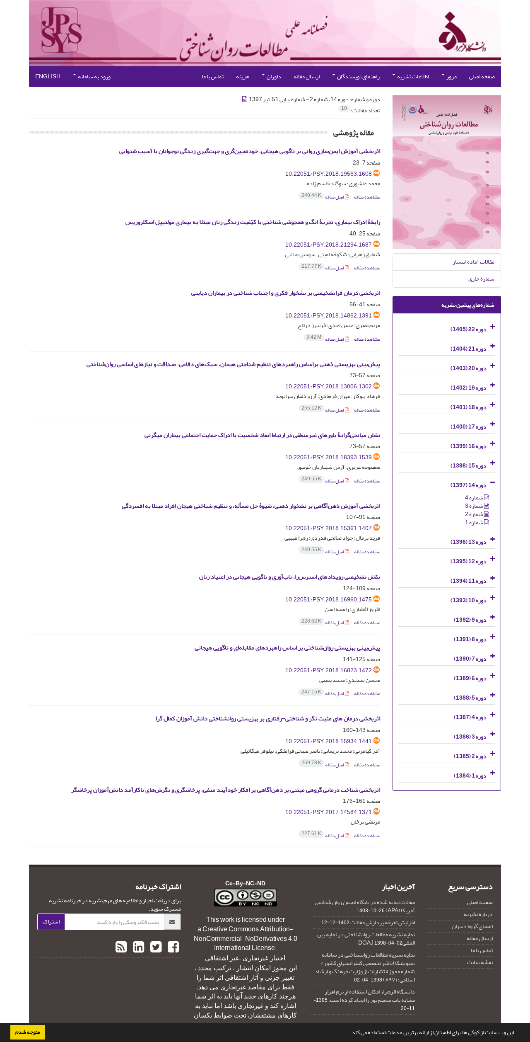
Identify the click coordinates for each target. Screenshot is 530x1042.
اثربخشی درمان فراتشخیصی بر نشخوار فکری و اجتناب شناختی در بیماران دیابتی (285, 293)
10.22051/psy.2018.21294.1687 (328, 244)
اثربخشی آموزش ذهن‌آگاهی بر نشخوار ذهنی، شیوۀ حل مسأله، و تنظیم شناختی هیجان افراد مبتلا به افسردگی (251, 506)
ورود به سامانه (94, 76)
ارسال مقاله (307, 76)
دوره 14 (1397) (468, 485)
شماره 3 (474, 505)
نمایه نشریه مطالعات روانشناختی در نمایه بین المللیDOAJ (366, 938)
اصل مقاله (323, 197)
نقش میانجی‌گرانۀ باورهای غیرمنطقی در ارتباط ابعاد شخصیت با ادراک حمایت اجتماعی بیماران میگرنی (262, 435)
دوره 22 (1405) (468, 329)
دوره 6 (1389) (470, 678)
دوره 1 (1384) (470, 775)
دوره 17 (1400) (468, 426)
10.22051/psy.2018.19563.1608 (328, 173)
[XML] (245, 99)
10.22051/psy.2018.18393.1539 (328, 457)
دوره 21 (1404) (468, 348)
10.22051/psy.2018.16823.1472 (328, 670)
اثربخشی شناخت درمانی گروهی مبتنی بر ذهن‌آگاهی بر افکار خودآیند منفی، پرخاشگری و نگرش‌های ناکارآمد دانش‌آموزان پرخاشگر (225, 790)
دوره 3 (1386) (470, 736)
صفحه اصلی (482, 76)
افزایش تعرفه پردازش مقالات (382, 922)
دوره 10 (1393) (468, 600)
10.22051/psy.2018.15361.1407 (328, 528)
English (47, 76)
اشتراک (51, 921)
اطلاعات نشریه (412, 76)
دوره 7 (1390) (470, 658)
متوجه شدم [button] (27, 1032)
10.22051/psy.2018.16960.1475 (328, 599)
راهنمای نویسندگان (358, 76)
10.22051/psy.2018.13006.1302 (328, 386)
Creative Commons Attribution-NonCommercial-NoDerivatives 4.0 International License (245, 939)
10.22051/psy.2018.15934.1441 (328, 741)
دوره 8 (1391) (470, 639)
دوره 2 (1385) (470, 756)
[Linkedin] (137, 947)
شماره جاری (481, 278)
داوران (273, 76)
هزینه (242, 76)
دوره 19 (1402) (468, 387)
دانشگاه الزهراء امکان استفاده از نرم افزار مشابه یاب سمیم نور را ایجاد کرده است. (370, 996)
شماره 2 (474, 514)
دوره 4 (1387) (470, 717)
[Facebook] (172, 947)
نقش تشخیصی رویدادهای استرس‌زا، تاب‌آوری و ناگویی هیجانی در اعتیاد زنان (289, 577)
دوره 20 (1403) (468, 368)
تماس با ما (213, 76)
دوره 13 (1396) (468, 542)
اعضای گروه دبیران (472, 926)
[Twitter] (155, 947)
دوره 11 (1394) (468, 580)
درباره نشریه (478, 914)
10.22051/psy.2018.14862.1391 (328, 315)
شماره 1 (474, 522)
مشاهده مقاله (367, 197)
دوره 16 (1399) (468, 446)
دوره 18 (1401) (468, 407)
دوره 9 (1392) (470, 619)
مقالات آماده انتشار (473, 261)
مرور (451, 76)
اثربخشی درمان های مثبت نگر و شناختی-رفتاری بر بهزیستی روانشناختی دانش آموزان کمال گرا (268, 718)
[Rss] (121, 947)
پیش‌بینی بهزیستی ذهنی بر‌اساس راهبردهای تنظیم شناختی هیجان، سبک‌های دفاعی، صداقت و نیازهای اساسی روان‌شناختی (233, 364)
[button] (348, 1033)
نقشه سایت (480, 962)
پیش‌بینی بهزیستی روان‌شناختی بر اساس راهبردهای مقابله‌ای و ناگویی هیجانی (287, 648)
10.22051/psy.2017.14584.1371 (328, 812)
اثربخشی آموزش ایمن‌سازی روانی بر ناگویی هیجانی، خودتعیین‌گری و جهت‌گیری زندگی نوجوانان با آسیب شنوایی (249, 151)
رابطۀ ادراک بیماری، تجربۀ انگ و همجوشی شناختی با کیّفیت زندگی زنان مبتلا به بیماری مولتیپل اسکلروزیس (252, 222)
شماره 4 (474, 497)
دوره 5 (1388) (470, 697)
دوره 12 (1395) (468, 561)
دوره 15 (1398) (468, 465)
